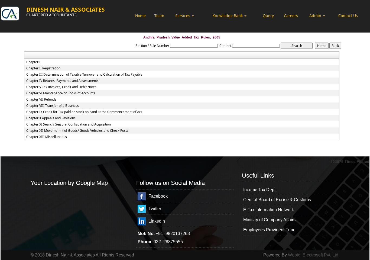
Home (140, 15)
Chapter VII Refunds (41, 99)
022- (158, 241)
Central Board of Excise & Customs (277, 199)
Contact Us (348, 15)
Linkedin (156, 221)
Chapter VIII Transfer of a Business (52, 106)
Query (268, 15)
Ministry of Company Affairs (269, 219)
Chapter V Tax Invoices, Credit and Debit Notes (61, 87)
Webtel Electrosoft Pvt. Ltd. (313, 255)
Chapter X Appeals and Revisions (51, 118)
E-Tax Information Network (268, 209)
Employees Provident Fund (269, 229)
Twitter (154, 208)
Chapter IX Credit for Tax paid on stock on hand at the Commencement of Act (84, 112)
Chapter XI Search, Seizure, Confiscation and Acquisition (68, 124)
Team (159, 15)
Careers (291, 15)
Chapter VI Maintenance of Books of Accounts (60, 93)
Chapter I (33, 62)
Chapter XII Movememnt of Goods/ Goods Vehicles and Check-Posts (77, 131)
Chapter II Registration (43, 68)
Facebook (158, 196)
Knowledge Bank (228, 15)
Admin (315, 15)
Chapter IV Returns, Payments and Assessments (62, 81)
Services (183, 15)
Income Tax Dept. (260, 189)
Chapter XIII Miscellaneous (46, 137)
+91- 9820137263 (173, 233)
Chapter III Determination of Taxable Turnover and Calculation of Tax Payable (84, 74)
